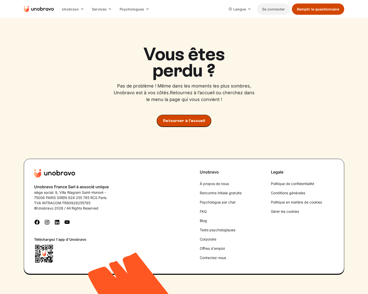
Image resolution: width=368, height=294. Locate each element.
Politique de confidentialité (292, 184)
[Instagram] (47, 222)
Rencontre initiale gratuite (221, 193)
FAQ (203, 211)
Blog (203, 220)
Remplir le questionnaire (318, 9)
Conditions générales (288, 193)
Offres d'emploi (212, 248)
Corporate (208, 239)
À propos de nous (214, 184)
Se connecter (273, 9)
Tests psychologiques (217, 230)
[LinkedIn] (57, 222)
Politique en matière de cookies (296, 202)
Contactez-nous (213, 258)
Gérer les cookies (285, 211)
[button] (73, 9)
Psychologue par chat (218, 202)
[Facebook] (37, 222)
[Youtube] (67, 222)
